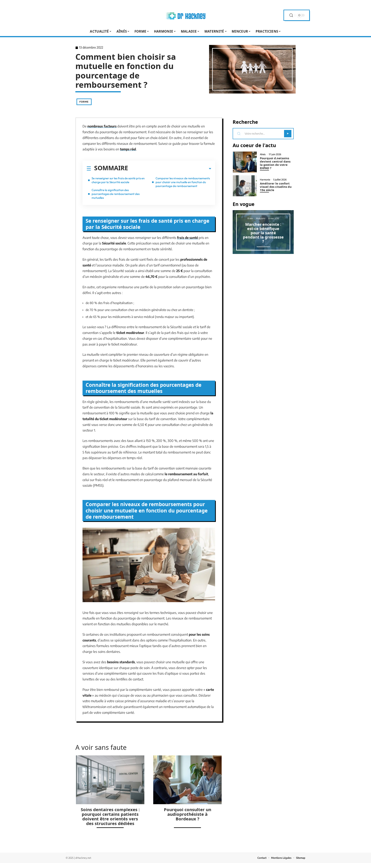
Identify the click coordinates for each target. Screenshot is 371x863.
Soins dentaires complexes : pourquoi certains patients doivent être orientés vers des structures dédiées (110, 816)
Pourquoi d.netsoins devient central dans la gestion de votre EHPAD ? (275, 163)
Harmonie (265, 179)
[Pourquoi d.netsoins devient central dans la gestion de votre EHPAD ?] (245, 162)
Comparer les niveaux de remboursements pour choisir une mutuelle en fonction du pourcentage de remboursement (183, 182)
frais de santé (187, 237)
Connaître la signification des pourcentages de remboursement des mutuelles (116, 194)
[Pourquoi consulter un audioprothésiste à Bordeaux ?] (187, 780)
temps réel (128, 149)
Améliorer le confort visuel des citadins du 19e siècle (276, 186)
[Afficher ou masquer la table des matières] (169, 168)
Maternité (260, 218)
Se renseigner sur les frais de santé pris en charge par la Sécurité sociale (118, 180)
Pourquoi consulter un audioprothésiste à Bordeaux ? (187, 814)
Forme (84, 101)
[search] (291, 15)
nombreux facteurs (102, 126)
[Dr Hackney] (185, 15)
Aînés (263, 154)
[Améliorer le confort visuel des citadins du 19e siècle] (245, 185)
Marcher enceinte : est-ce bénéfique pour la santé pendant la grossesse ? (263, 233)
